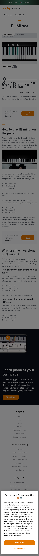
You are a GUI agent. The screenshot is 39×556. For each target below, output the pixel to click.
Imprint (16, 535)
